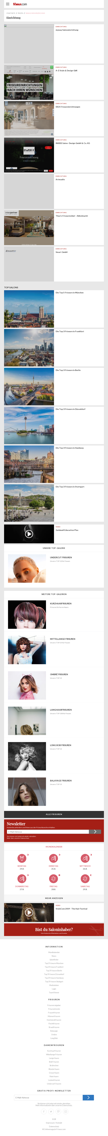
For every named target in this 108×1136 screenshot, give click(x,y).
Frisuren (54, 999)
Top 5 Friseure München (54, 963)
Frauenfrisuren (54, 1013)
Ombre (54, 1035)
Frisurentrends (54, 1009)
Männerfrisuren (54, 1016)
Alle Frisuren (54, 814)
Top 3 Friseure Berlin (54, 971)
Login (54, 989)
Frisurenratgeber (54, 1005)
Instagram (65, 1111)
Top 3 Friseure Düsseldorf (54, 974)
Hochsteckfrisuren (54, 1020)
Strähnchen (54, 1065)
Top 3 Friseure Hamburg (54, 978)
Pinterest (58, 1111)
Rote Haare (54, 1076)
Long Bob (54, 1038)
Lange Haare (54, 1058)
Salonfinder (54, 960)
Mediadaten (54, 985)
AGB (54, 1119)
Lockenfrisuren (54, 1080)
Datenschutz (24, 838)
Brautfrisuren (54, 1027)
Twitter (51, 1111)
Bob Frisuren (54, 1062)
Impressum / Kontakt (54, 1123)
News (54, 956)
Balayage (54, 1031)
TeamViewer (54, 993)
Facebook (44, 1111)
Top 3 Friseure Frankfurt (54, 967)
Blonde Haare (54, 1069)
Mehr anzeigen (54, 898)
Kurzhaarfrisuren (54, 1051)
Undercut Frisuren (54, 1084)
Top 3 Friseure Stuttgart (54, 982)
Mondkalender (54, 952)
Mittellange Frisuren (54, 1055)
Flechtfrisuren (54, 1024)
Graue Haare (54, 1073)
